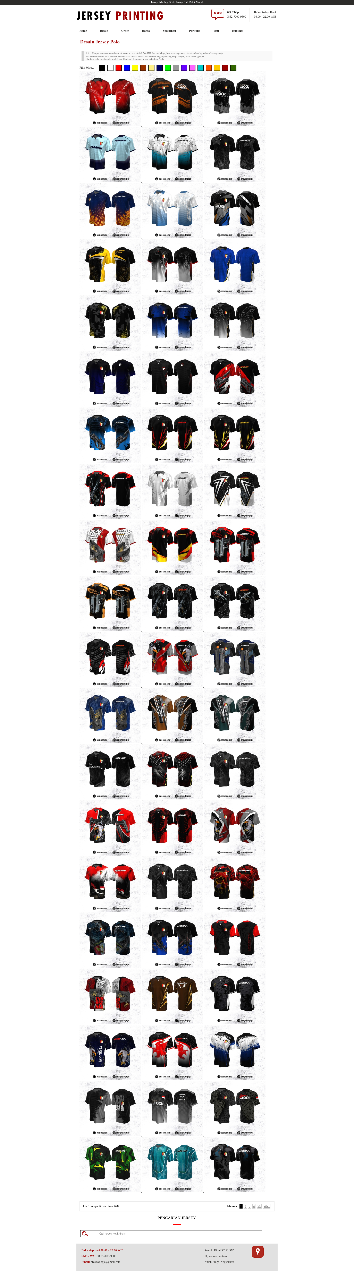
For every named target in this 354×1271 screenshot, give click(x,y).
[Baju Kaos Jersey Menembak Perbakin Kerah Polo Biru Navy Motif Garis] (110, 181)
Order (125, 30)
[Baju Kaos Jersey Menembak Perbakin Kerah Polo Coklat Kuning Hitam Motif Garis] (173, 1022)
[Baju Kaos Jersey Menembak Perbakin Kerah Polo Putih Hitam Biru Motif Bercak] (173, 181)
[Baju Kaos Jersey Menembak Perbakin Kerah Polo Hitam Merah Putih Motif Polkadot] (235, 405)
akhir (267, 1206)
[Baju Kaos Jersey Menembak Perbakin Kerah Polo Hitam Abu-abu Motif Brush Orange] (173, 125)
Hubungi (237, 30)
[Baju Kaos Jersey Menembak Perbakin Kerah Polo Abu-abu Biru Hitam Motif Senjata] (235, 686)
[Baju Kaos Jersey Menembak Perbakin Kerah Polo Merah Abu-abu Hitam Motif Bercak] (110, 1022)
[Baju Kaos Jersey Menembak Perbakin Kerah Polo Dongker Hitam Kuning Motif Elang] (110, 1079)
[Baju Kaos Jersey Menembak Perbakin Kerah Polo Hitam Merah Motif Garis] (173, 854)
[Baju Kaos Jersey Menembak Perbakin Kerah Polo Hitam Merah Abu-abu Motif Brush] (235, 574)
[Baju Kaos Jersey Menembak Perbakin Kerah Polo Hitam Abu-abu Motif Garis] (235, 630)
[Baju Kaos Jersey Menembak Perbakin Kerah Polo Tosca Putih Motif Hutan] (173, 1191)
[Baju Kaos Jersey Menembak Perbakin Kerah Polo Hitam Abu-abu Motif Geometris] (235, 125)
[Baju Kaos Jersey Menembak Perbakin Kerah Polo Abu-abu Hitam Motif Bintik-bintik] (235, 798)
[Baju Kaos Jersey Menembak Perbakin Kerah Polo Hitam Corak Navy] (110, 405)
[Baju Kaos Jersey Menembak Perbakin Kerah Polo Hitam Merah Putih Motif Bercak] (110, 910)
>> (259, 1206)
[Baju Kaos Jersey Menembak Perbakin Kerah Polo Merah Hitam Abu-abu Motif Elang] (173, 686)
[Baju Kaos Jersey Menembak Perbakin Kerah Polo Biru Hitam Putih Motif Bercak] (173, 349)
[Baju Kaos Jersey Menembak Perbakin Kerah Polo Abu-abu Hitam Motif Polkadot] (173, 910)
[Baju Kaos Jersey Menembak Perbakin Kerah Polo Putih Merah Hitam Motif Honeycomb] (110, 574)
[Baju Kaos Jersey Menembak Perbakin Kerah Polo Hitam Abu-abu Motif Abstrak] (235, 181)
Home (83, 30)
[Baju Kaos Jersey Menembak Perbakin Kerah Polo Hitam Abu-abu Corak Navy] (173, 966)
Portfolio (194, 30)
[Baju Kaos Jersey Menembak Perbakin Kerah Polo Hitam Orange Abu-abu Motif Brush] (110, 630)
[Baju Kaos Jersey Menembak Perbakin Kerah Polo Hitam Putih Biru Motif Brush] (235, 1079)
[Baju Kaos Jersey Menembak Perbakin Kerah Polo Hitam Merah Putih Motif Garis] (110, 517)
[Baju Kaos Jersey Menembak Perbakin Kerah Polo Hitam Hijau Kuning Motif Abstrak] (110, 1191)
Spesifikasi (169, 30)
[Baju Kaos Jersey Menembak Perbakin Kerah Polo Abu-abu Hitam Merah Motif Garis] (235, 966)
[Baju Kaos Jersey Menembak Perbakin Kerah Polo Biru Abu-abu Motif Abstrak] (110, 742)
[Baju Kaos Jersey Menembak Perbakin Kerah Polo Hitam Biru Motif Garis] (110, 966)
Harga (146, 30)
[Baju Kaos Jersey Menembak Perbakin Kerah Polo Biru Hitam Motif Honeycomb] (110, 461)
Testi (216, 30)
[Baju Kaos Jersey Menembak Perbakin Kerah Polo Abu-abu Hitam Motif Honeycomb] (110, 1135)
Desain (104, 30)
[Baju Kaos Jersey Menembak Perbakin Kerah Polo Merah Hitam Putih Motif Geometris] (110, 125)
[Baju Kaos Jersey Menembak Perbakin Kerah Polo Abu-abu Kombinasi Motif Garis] (173, 517)
